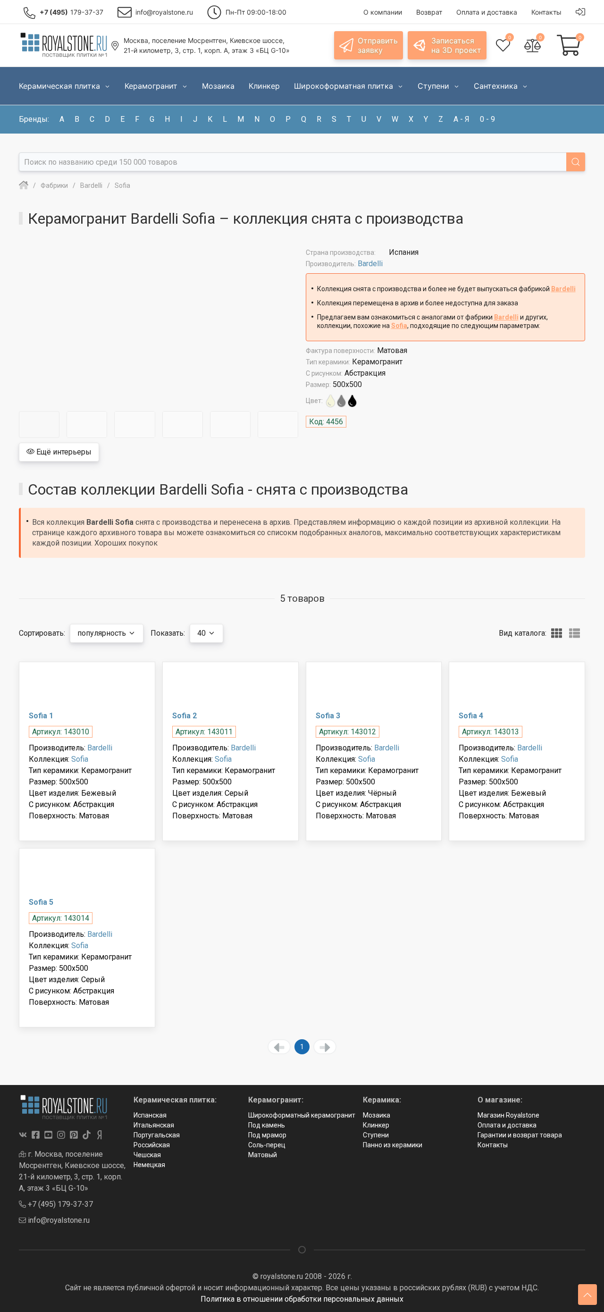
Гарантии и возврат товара (520, 1135)
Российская (152, 1145)
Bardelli (370, 263)
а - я (461, 119)
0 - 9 (487, 119)
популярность (102, 633)
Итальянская (154, 1125)
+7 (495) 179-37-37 (59, 1204)
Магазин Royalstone (508, 1115)
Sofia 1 (41, 715)
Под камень (266, 1125)
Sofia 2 (184, 715)
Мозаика (376, 1115)
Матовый (262, 1155)
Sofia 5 (41, 902)
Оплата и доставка (507, 1125)
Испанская (150, 1115)
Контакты (493, 1145)
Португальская (157, 1135)
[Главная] (23, 185)
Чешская (147, 1155)
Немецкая (149, 1165)
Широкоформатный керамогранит (301, 1115)
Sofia (399, 325)
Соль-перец (266, 1145)
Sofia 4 (471, 715)
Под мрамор (267, 1135)
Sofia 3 (328, 715)
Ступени (376, 1135)
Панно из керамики (392, 1145)
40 (202, 633)
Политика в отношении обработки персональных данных (302, 1299)
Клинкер (376, 1125)
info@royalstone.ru (58, 1220)
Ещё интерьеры (63, 451)
